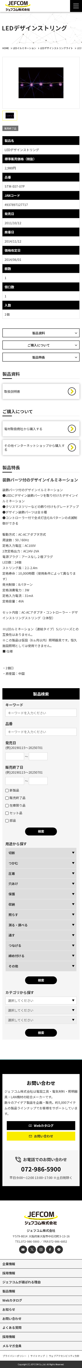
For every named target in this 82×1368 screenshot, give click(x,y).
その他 (13, 966)
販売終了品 (17, 798)
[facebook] (50, 1250)
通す (12, 935)
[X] (32, 1250)
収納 (12, 904)
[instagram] (41, 1250)
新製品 (14, 790)
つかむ (13, 863)
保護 (12, 894)
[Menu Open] (76, 6)
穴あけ (13, 883)
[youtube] (23, 1250)
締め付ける (16, 955)
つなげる (15, 945)
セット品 (16, 813)
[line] (59, 1250)
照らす (13, 914)
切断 (12, 852)
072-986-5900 (41, 1168)
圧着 (12, 873)
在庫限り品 (17, 805)
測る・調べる (18, 925)
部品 (13, 820)
